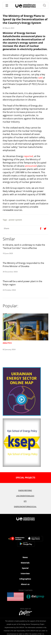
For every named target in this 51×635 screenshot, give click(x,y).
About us (25, 584)
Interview (25, 573)
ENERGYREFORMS (25, 490)
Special (25, 568)
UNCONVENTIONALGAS (25, 496)
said (40, 77)
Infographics (25, 579)
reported (28, 156)
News (25, 557)
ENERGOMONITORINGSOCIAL (25, 506)
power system (15, 219)
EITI (25, 501)
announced (31, 165)
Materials (25, 562)
